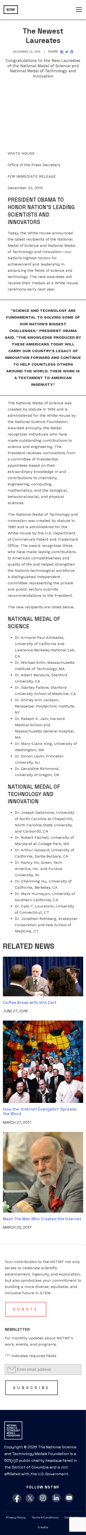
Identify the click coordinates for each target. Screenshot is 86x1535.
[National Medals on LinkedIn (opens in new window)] (56, 1498)
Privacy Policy (16, 1517)
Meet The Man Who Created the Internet (42, 1218)
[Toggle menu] (79, 9)
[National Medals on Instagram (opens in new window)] (43, 1498)
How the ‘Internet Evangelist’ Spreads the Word (40, 1111)
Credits (43, 1527)
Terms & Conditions (45, 1517)
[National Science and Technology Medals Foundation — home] (11, 9)
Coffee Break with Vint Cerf (29, 1002)
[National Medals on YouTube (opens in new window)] (69, 1498)
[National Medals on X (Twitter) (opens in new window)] (30, 1498)
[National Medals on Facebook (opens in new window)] (17, 1498)
